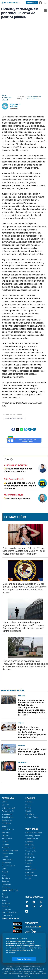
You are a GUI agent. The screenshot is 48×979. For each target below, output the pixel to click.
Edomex (28, 802)
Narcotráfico (7, 838)
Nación (5, 802)
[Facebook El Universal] (34, 902)
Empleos (29, 842)
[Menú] (45, 2)
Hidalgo (28, 811)
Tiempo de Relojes (9, 912)
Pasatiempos (30, 869)
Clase (4, 894)
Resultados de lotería (31, 876)
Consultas (6, 887)
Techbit (5, 872)
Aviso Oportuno (31, 839)
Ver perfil (14, 108)
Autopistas (6, 884)
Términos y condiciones (19, 963)
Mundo (5, 826)
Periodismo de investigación (8, 812)
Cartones (5, 844)
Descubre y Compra (33, 833)
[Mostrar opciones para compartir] (45, 10)
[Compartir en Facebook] (13, 429)
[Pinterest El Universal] (41, 906)
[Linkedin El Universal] (26, 911)
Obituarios (29, 845)
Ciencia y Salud (8, 866)
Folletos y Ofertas (32, 836)
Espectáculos (7, 854)
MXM (4, 869)
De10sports (30, 857)
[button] (32, 2)
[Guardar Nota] (34, 429)
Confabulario (7, 860)
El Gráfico (29, 854)
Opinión (9, 459)
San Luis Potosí (31, 817)
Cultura (5, 857)
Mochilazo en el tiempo (15, 465)
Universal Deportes (10, 850)
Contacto (34, 963)
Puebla (28, 808)
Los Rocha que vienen (18, 498)
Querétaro (29, 814)
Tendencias (6, 863)
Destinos (5, 881)
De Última (6, 903)
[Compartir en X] (17, 429)
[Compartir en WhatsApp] (21, 429)
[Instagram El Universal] (34, 906)
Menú (4, 875)
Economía (6, 847)
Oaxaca (28, 805)
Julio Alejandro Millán (6, 97)
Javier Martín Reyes (13, 494)
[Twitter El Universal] (41, 902)
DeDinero (29, 860)
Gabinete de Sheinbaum (7, 821)
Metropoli (6, 832)
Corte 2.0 (5, 805)
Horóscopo (29, 872)
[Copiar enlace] (30, 429)
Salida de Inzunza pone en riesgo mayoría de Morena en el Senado (20, 485)
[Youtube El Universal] (27, 906)
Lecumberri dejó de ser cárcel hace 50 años (18, 470)
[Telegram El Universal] (26, 902)
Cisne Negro (7, 915)
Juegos (28, 866)
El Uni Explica (8, 817)
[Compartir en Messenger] (25, 429)
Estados (5, 835)
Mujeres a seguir (8, 808)
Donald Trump (8, 829)
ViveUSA (28, 863)
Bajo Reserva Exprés (14, 479)
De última (6, 878)
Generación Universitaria (30, 849)
